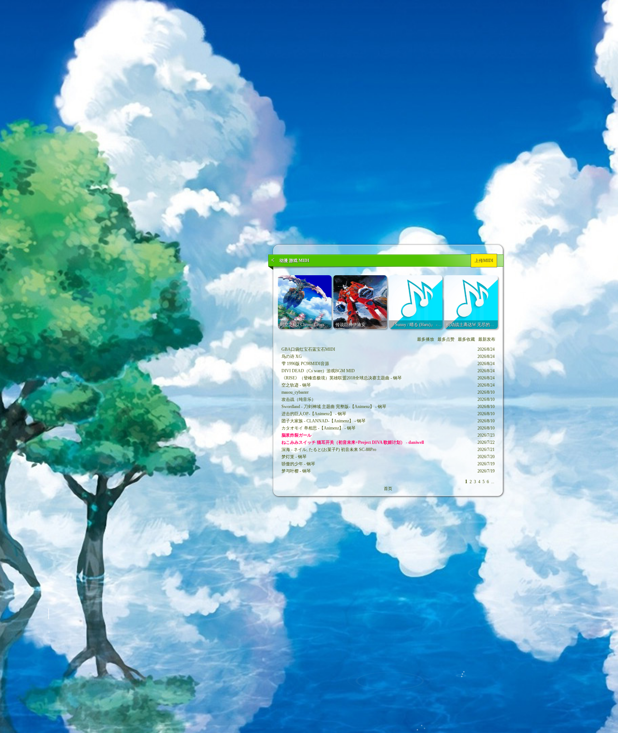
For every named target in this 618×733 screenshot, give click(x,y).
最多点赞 (446, 339)
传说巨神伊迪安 (350, 324)
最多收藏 (466, 339)
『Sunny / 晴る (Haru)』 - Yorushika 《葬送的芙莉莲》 (441, 324)
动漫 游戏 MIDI (294, 260)
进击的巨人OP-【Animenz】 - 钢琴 (313, 413)
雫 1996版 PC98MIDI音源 (305, 363)
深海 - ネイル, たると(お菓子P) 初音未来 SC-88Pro (328, 449)
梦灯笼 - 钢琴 (293, 456)
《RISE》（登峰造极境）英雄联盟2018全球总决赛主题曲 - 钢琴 (341, 377)
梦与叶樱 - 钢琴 (296, 471)
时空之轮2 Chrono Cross (302, 324)
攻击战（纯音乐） (298, 399)
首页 (388, 488)
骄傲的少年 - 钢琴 (298, 463)
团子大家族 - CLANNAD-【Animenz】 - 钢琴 (323, 420)
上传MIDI (484, 260)
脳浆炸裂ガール (296, 435)
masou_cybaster (295, 392)
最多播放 (425, 339)
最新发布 (486, 339)
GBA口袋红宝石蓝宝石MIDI (308, 349)
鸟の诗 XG (291, 356)
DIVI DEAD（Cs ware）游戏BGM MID (318, 370)
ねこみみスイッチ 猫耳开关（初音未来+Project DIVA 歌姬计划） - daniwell (352, 442)
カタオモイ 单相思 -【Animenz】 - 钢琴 (318, 428)
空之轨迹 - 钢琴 (296, 385)
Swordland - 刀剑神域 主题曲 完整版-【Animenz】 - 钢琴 (333, 406)
